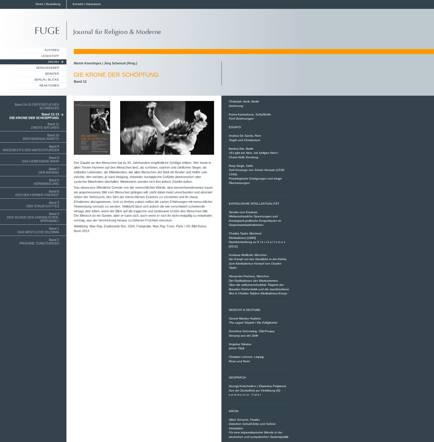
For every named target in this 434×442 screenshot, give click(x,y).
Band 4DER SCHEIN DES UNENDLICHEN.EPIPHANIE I (33, 217)
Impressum (93, 4)
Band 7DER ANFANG (48, 170)
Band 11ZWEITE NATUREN (45, 125)
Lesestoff (50, 56)
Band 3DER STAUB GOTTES (43, 204)
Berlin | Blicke (47, 79)
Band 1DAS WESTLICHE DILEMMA (38, 230)
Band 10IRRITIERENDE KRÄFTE (41, 137)
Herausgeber (47, 67)
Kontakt (78, 4)
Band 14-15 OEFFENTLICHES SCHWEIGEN (37, 106)
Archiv (53, 61)
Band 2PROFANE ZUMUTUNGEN (39, 241)
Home (39, 4)
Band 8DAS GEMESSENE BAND (40, 159)
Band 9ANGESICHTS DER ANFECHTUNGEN (31, 148)
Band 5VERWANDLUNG (46, 181)
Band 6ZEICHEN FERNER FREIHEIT (37, 193)
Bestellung (53, 4)
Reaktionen (49, 85)
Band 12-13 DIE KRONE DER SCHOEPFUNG (34, 116)
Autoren (52, 50)
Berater (52, 73)
